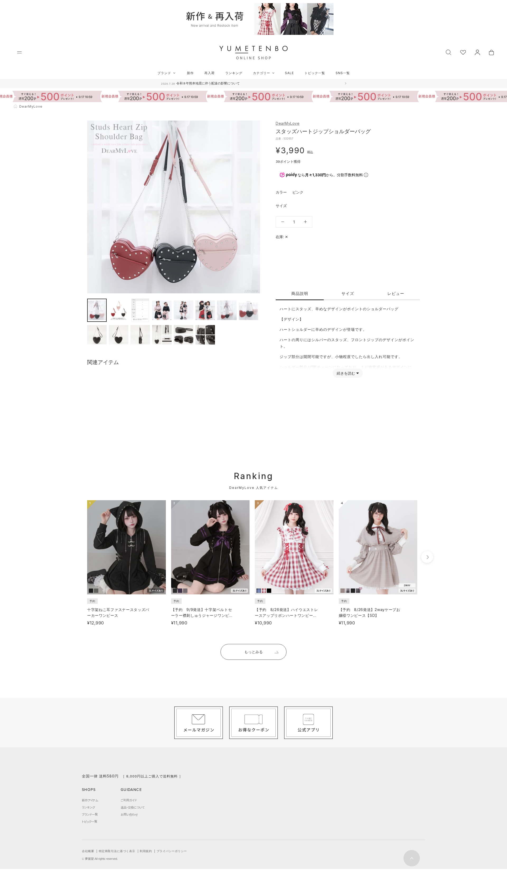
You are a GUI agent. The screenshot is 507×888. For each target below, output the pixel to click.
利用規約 (146, 851)
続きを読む (346, 373)
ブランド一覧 (90, 814)
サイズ (347, 293)
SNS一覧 (343, 73)
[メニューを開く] (19, 52)
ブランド (164, 73)
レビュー (395, 293)
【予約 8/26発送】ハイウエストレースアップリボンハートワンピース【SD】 (286, 615)
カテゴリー (261, 73)
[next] (427, 557)
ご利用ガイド (129, 800)
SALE (289, 73)
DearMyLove (287, 123)
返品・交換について (132, 807)
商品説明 (299, 293)
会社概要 (88, 851)
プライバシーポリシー (172, 851)
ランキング (233, 73)
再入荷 (209, 73)
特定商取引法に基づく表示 (117, 851)
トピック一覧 (314, 73)
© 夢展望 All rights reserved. (100, 859)
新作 (190, 73)
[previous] (77, 557)
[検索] (448, 52)
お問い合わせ (129, 814)
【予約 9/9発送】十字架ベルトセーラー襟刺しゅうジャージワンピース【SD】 (202, 615)
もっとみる (253, 652)
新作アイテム (90, 800)
